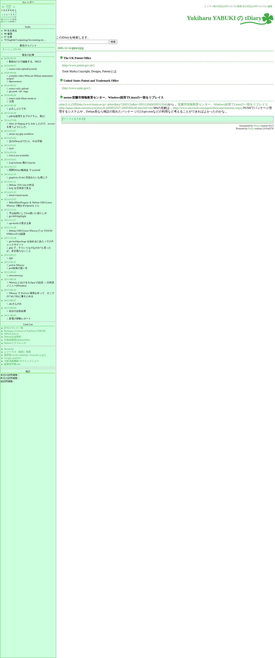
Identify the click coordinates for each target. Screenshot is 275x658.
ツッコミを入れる (73, 118)
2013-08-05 (10, 315)
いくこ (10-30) (13, 49)
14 (9, 17)
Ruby (251, 128)
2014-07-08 (10, 120)
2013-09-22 (10, 255)
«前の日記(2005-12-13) (224, 6)
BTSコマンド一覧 (13, 328)
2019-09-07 (10, 65)
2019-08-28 (10, 105)
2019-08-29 (10, 95)
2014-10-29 (10, 113)
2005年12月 (8, 7)
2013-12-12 (10, 210)
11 (2, 17)
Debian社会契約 (12, 336)
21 (9, 19)
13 (6, 17)
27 (6, 22)
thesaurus (9, 349)
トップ (207, 6)
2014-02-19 (10, 174)
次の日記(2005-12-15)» (254, 6)
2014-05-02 (10, 138)
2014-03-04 (10, 152)
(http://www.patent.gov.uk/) (78, 65)
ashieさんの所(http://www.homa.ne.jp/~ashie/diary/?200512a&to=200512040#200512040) (113, 104)
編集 (270, 6)
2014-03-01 (10, 159)
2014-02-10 (10, 192)
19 (4, 19)
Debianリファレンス (15, 343)
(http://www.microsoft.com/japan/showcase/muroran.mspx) (207, 108)
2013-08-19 (10, 279)
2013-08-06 (10, 308)
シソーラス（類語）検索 (17, 352)
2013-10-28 (10, 238)
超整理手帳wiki (12, 364)
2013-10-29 (10, 227)
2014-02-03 (10, 199)
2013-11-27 (10, 220)
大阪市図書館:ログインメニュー (21, 361)
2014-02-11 (10, 182)
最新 (239, 6)
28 (9, 22)
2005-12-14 (64, 48)
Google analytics (12, 358)
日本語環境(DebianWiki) (17, 340)
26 (4, 22)
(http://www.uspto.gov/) (76, 88)
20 (6, 19)
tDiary (256, 125)
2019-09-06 (10, 73)
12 (4, 17)
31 (15, 22)
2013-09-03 (10, 272)
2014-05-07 (10, 131)
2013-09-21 (10, 262)
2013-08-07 (10, 300)
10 (15, 15)
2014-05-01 (10, 145)
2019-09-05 (10, 85)
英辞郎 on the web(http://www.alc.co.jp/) (25, 355)
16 (13, 17)
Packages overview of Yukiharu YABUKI (24, 331)
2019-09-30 (10, 58)
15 (11, 17)
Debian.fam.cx (11, 333)
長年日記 (77, 48)
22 (11, 19)
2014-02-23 (10, 167)
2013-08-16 (10, 290)
